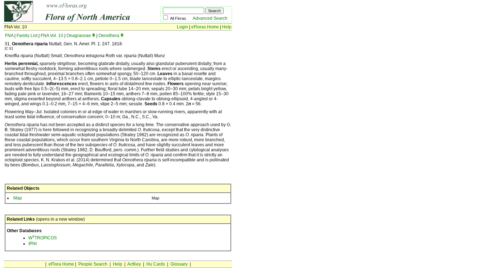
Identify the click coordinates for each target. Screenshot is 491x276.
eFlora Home (61, 264)
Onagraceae (78, 35)
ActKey (134, 264)
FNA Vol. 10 (52, 35)
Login (182, 26)
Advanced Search (210, 18)
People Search (92, 264)
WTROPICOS (42, 237)
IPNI (32, 243)
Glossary (179, 264)
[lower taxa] (93, 35)
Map (17, 198)
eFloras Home (205, 26)
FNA (9, 35)
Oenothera (108, 35)
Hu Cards (155, 264)
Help (226, 26)
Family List (27, 35)
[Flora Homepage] (71, 20)
